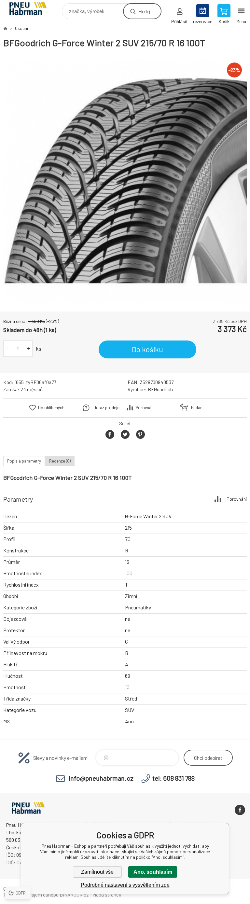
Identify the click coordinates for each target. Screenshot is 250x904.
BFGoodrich (160, 389)
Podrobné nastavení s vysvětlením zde (125, 885)
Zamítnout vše (97, 872)
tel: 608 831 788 (173, 778)
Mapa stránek (106, 894)
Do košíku (147, 349)
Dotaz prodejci (106, 407)
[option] (125, 180)
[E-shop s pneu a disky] (5, 28)
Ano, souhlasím (152, 872)
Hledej (144, 11)
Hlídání (197, 407)
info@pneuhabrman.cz (101, 778)
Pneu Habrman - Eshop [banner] (32, 9)
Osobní (21, 28)
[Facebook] (240, 810)
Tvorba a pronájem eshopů (31, 894)
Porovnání (145, 407)
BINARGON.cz (74, 894)
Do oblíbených (51, 407)
